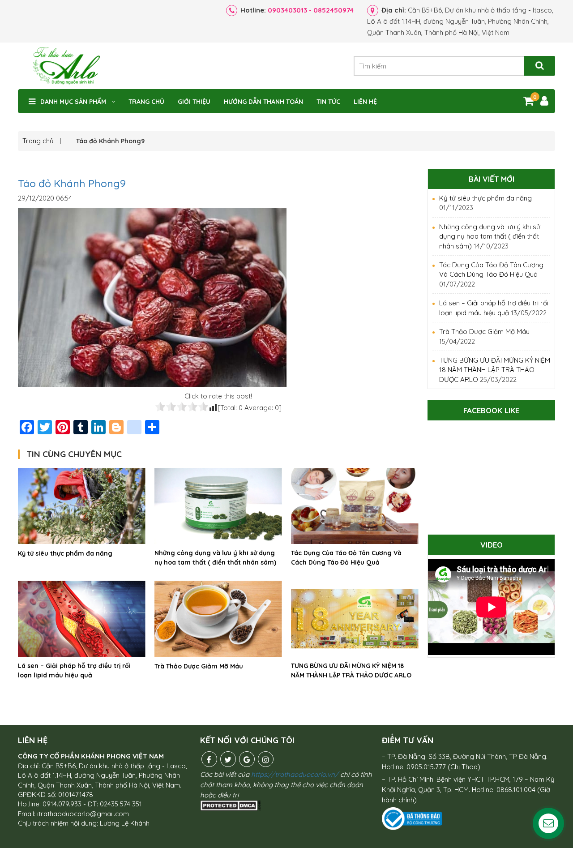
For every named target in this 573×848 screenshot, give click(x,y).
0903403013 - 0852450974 (311, 10)
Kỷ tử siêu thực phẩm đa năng (65, 553)
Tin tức (328, 102)
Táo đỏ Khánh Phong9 (72, 183)
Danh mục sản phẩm (73, 102)
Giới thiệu (194, 102)
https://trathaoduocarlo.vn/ (294, 774)
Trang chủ (146, 102)
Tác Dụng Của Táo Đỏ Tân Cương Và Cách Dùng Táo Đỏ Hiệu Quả (346, 557)
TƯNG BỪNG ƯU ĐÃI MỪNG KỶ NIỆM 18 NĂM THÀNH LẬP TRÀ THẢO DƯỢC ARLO (351, 670)
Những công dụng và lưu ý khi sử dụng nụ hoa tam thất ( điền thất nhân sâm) (215, 557)
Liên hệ (365, 102)
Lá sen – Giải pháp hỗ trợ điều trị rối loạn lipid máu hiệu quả (74, 670)
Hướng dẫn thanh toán (263, 102)
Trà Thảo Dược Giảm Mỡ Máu (198, 666)
